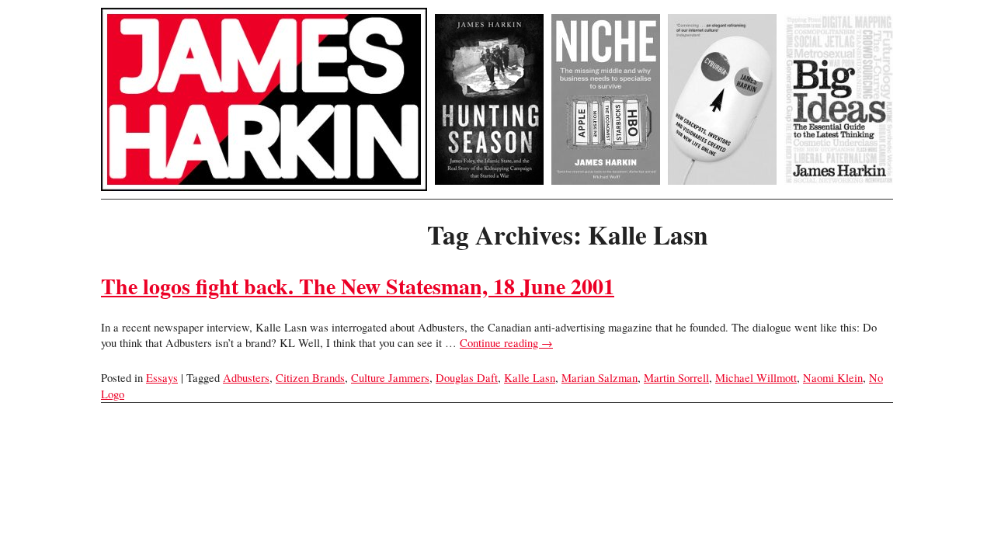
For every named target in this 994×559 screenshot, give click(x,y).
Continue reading (506, 342)
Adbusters (246, 377)
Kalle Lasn (529, 377)
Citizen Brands (310, 377)
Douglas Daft (467, 377)
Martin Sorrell (676, 377)
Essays (162, 377)
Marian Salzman (599, 377)
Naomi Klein (833, 377)
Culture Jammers (390, 377)
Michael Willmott (756, 377)
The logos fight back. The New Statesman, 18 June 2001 (357, 286)
